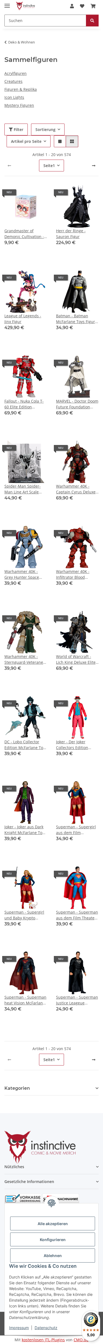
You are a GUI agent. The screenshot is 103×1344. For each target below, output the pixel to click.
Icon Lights (14, 97)
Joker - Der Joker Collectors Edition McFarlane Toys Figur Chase (75, 744)
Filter (18, 129)
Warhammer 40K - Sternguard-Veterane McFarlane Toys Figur (23, 659)
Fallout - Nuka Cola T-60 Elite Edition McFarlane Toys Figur (24, 404)
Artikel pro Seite (26, 141)
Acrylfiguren (15, 73)
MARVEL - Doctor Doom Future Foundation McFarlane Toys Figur (77, 404)
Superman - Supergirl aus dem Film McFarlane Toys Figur (76, 829)
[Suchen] (92, 20)
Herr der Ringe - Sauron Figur (71, 233)
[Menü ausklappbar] (7, 3)
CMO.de (81, 1339)
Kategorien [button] (17, 1088)
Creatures (13, 81)
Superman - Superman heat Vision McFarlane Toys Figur (25, 1000)
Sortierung (45, 129)
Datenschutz (46, 1327)
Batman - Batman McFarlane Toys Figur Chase (75, 318)
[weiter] (94, 165)
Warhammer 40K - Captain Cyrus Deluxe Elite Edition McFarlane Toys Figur (77, 489)
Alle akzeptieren (53, 1223)
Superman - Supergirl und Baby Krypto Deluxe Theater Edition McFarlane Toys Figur (25, 915)
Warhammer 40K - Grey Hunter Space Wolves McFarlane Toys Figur (25, 574)
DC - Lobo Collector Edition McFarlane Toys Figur (25, 744)
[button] (72, 6)
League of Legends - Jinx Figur (22, 318)
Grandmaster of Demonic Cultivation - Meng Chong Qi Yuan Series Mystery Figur (24, 233)
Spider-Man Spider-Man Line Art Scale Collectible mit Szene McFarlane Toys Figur (23, 489)
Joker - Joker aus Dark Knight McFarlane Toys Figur (25, 829)
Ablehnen (53, 1255)
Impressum (19, 1327)
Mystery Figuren (19, 105)
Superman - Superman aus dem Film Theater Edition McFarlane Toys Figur (77, 915)
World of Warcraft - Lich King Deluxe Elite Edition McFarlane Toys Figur (77, 659)
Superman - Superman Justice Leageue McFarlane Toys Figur (77, 1000)
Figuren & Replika (20, 89)
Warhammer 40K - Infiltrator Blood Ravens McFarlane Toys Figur (73, 574)
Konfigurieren (53, 1239)
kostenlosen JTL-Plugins (43, 1339)
